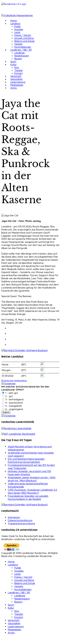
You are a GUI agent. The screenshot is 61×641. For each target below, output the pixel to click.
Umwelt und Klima (24, 38)
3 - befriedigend (14, 399)
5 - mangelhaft (13, 405)
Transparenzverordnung (21, 523)
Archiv (13, 87)
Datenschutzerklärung (20, 520)
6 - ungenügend (14, 409)
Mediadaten (16, 85)
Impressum (14, 517)
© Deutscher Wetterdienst (14, 380)
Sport (13, 61)
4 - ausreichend (14, 402)
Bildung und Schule (24, 41)
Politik (17, 26)
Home (13, 20)
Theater (18, 70)
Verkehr (18, 44)
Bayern (18, 58)
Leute (17, 32)
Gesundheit (16, 79)
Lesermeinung (17, 82)
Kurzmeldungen (22, 47)
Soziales (18, 29)
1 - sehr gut (11, 392)
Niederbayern (21, 55)
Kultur (13, 64)
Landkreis (19, 52)
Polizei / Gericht (22, 35)
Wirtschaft (15, 76)
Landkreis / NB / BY (21, 49)
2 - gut (9, 396)
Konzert (18, 73)
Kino (16, 67)
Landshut (15, 23)
